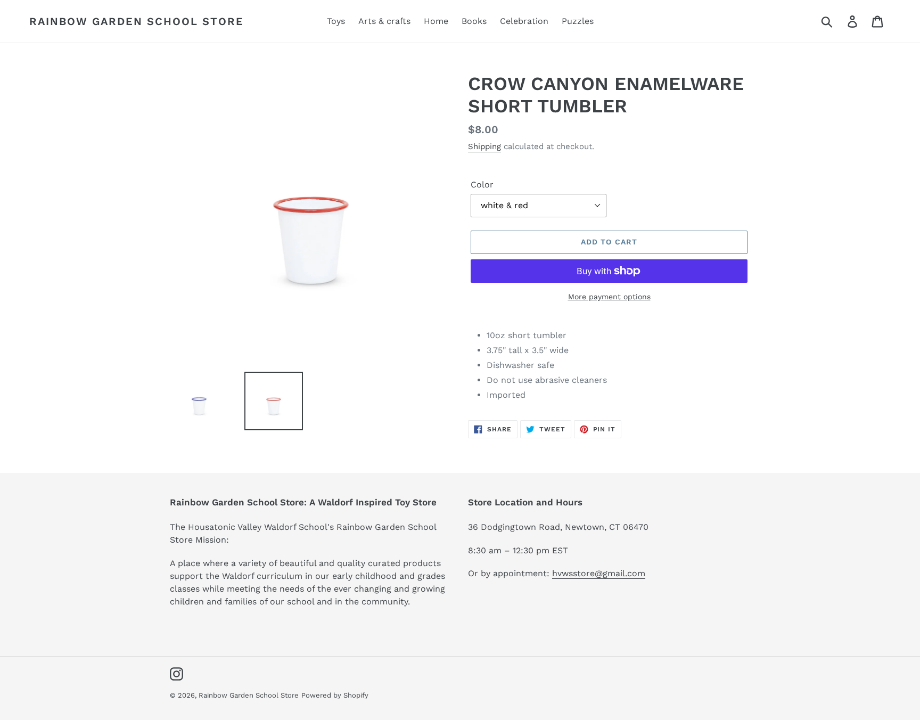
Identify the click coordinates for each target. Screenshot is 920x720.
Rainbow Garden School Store (136, 21)
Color (482, 184)
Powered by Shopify (334, 695)
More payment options (609, 296)
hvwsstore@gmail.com (598, 573)
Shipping (484, 146)
